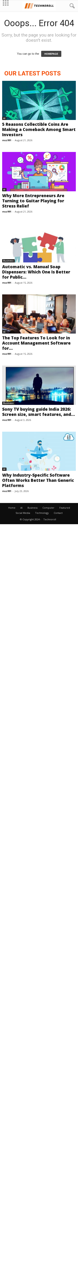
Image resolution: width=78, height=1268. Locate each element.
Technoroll (49, 519)
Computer (48, 507)
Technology (42, 512)
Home (11, 507)
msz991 (6, 140)
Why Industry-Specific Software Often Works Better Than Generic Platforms (38, 480)
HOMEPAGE (51, 54)
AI (4, 118)
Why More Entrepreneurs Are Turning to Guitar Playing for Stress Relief (33, 201)
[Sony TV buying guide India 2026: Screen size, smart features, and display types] (39, 385)
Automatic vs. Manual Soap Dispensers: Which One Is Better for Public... (36, 272)
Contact (58, 512)
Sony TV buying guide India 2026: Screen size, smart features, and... (38, 411)
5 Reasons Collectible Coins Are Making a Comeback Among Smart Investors (39, 129)
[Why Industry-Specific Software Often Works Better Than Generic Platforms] (39, 451)
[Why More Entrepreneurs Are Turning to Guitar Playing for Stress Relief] (39, 171)
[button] (71, 6)
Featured (64, 507)
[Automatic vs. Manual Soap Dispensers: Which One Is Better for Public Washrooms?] (39, 242)
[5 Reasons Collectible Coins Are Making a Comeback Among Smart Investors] (39, 100)
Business (8, 260)
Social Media (23, 512)
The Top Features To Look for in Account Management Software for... (36, 343)
